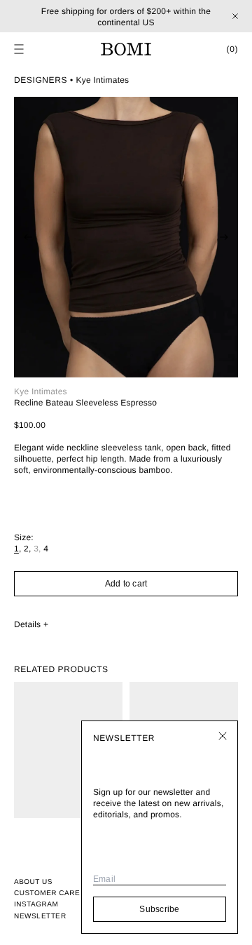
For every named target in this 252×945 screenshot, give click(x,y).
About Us (33, 882)
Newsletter (40, 916)
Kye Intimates (103, 80)
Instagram (36, 905)
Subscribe (159, 909)
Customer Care (47, 893)
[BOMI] (126, 49)
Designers (40, 80)
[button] (19, 49)
